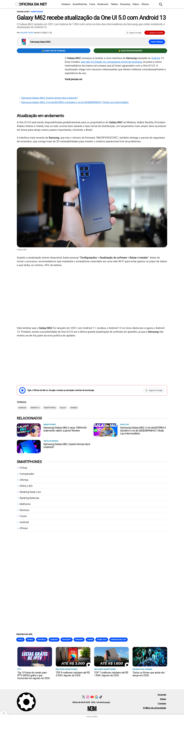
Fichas (23, 467)
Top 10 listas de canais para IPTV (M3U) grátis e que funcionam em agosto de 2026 (33, 675)
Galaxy (63, 408)
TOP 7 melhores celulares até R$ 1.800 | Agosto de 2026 (111, 674)
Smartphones (37, 12)
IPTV (19, 669)
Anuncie (162, 694)
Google (30, 640)
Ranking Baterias (29, 498)
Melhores (25, 504)
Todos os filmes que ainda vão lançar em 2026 (149, 674)
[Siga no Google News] (96, 697)
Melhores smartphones (66, 669)
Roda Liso (124, 424)
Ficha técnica (157, 42)
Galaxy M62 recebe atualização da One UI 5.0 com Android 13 (91, 18)
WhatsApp (66, 640)
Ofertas (145, 4)
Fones (92, 4)
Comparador (27, 473)
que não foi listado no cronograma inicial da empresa (111, 61)
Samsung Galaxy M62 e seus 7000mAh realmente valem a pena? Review (65, 429)
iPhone (24, 528)
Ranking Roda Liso (30, 492)
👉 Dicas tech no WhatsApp (130, 51)
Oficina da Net (23, 12)
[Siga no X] (83, 697)
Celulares (65, 4)
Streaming (125, 4)
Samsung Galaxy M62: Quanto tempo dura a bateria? (49, 98)
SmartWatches (80, 4)
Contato (162, 703)
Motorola (42, 640)
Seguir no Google (135, 33)
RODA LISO (26, 486)
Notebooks (102, 4)
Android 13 (35, 408)
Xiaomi (90, 640)
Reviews (24, 510)
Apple (20, 640)
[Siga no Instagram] (87, 697)
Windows (79, 640)
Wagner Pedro (27, 33)
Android (155, 58)
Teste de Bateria (50, 441)
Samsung (22, 408)
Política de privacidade (154, 708)
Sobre (163, 699)
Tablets (114, 4)
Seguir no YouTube (156, 33)
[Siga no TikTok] (100, 697)
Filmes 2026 (102, 640)
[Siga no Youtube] (92, 697)
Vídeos (135, 4)
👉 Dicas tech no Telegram (53, 51)
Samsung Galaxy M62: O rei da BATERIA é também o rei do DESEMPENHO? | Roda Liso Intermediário (75, 102)
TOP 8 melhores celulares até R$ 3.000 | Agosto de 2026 (73, 674)
